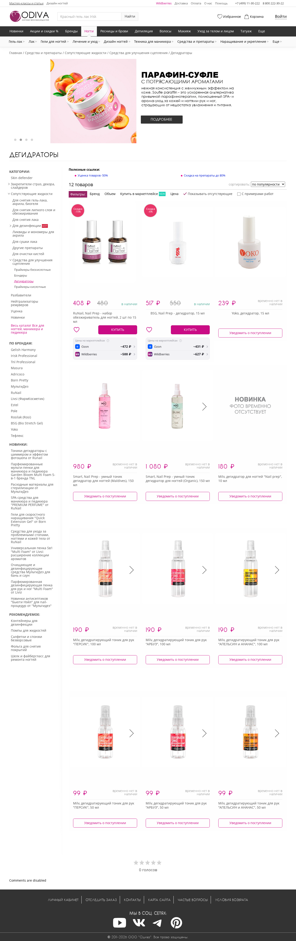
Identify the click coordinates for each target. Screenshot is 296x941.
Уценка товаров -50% (93, 175)
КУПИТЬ (117, 329)
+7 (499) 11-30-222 (247, 3)
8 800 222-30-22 (273, 3)
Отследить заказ (101, 900)
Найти (130, 16)
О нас (208, 3)
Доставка (181, 3)
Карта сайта (159, 900)
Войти (281, 16)
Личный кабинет (63, 900)
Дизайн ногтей (57, 3)
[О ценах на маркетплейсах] (108, 340)
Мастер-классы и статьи (26, 3)
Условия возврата (231, 900)
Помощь (221, 3)
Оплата (196, 3)
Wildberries (164, 3)
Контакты (132, 900)
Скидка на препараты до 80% (204, 175)
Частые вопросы (193, 900)
